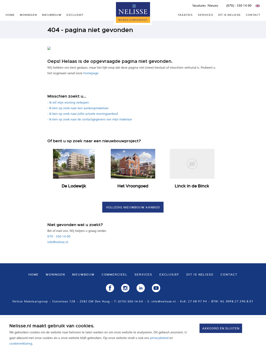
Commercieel (114, 274)
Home (10, 14)
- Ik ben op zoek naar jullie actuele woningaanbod (82, 114)
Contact (253, 14)
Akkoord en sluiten (220, 328)
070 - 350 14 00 (58, 236)
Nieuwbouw (52, 14)
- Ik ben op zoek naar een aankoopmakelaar (77, 108)
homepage (91, 73)
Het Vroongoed (132, 185)
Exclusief (75, 14)
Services (205, 14)
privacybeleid (159, 338)
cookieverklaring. (21, 343)
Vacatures (199, 5)
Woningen (28, 14)
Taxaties (185, 14)
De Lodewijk (74, 185)
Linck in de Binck (192, 185)
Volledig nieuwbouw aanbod (133, 207)
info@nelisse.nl (57, 242)
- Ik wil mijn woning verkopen (68, 102)
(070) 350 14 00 (130, 301)
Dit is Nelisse (229, 14)
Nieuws (213, 5)
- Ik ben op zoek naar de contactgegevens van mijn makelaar (89, 119)
